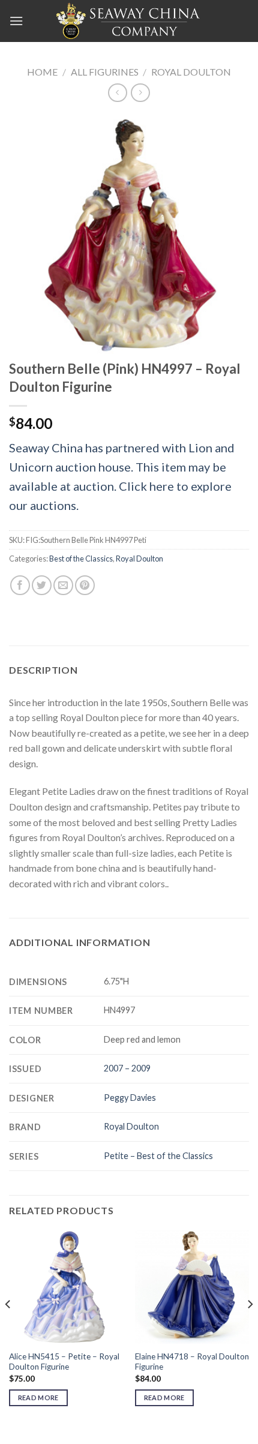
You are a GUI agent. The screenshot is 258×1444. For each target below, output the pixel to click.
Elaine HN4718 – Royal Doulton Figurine (192, 1362)
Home (42, 71)
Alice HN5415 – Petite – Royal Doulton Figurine (64, 1362)
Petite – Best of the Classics (158, 1156)
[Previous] (8, 1328)
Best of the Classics (81, 558)
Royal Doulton (191, 71)
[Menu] (16, 20)
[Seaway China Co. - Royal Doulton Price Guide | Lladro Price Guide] (129, 21)
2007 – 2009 (127, 1068)
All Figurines (105, 71)
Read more (38, 1397)
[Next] (250, 1328)
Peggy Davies (130, 1097)
